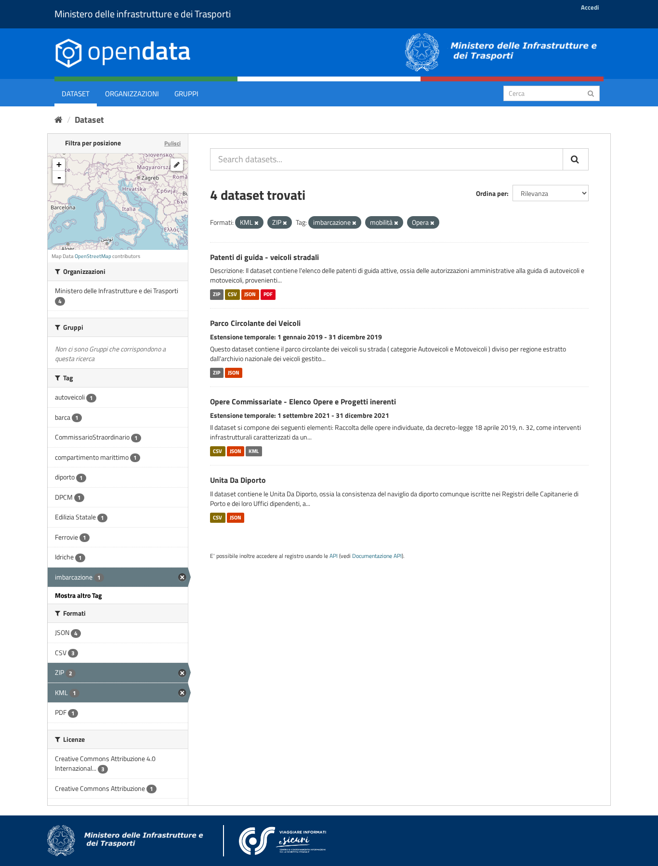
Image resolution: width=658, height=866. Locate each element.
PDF (268, 294)
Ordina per (491, 193)
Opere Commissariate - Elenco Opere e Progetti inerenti (303, 401)
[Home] (58, 119)
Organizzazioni (132, 93)
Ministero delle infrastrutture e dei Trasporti (142, 13)
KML (254, 451)
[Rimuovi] (256, 223)
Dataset (76, 93)
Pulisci (172, 143)
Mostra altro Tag (78, 595)
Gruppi (186, 93)
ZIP (216, 294)
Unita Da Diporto (238, 480)
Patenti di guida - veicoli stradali (264, 257)
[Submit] (591, 93)
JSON (250, 294)
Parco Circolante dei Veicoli (255, 323)
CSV (232, 294)
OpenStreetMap (93, 256)
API (333, 556)
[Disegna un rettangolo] (177, 164)
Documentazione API (377, 556)
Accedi (590, 7)
